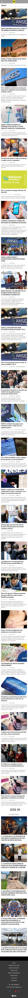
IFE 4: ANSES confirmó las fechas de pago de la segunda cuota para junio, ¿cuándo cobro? (14, 90)
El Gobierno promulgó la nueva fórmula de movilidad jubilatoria (12, 765)
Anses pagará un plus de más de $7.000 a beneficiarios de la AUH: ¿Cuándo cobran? (12, 526)
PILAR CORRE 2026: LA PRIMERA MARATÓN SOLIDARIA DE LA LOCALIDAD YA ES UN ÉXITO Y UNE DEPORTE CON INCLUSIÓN (13, 921)
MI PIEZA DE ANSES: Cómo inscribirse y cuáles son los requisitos (14, 159)
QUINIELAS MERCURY (14, 967)
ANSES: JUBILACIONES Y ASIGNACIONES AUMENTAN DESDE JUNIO (13, 259)
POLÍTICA (3, 530)
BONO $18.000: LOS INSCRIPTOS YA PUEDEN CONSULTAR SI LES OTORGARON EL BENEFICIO (13, 293)
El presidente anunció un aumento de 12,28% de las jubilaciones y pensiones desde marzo (14, 392)
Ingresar (15, 980)
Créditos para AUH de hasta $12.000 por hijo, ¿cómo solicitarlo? (13, 733)
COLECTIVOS (14, 978)
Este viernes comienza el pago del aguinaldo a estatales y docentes (13, 797)
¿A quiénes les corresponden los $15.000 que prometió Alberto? (12, 562)
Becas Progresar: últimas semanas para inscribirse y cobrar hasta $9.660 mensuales (13, 595)
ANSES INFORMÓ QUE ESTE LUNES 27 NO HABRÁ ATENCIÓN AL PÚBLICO (14, 29)
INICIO (14, 963)
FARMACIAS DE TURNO (14, 965)
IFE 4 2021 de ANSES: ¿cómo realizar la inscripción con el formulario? (13, 458)
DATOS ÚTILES (14, 970)
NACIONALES (4, 32)
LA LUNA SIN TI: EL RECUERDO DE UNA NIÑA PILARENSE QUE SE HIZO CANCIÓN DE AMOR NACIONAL (13, 838)
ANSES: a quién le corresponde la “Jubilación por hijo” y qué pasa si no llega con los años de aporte (13, 491)
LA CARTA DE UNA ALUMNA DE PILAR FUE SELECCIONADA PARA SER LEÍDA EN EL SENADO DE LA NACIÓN (13, 865)
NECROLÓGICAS (14, 975)
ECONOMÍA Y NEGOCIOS (7, 194)
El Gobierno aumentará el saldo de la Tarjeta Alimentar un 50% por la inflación (14, 698)
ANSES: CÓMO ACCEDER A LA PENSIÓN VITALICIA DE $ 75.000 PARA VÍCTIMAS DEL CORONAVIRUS (13, 126)
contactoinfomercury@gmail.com (14, 987)
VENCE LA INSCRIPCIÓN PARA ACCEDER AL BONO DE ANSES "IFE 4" (13, 328)
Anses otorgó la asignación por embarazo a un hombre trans (12, 631)
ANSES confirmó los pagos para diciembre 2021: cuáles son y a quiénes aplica (12, 425)
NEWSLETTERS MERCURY (14, 973)
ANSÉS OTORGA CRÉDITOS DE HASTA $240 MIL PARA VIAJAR (13, 60)
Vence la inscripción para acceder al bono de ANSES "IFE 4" (13, 363)
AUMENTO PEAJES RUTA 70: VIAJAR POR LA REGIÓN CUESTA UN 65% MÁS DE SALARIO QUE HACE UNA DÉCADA (14, 949)
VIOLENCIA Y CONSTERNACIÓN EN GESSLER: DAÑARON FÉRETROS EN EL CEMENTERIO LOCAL (14, 893)
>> (18, 809)
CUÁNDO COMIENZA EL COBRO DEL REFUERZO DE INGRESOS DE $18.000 (13, 222)
